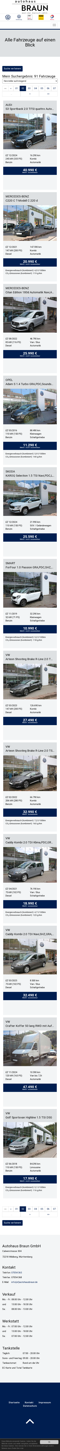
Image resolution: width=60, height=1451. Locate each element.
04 (35, 88)
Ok (49, 1442)
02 (23, 88)
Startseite (14, 1402)
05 (42, 88)
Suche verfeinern (12, 68)
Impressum (45, 1402)
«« (5, 88)
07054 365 (16, 1272)
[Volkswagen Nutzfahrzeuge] (19, 17)
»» (48, 93)
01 (16, 88)
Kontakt (29, 1402)
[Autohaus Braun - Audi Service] (30, 17)
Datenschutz (30, 1406)
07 (54, 88)
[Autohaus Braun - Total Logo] (52, 17)
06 (48, 88)
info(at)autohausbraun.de (24, 1282)
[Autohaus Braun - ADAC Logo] (41, 17)
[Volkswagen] (8, 17)
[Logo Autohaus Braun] (30, 7)
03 (29, 88)
